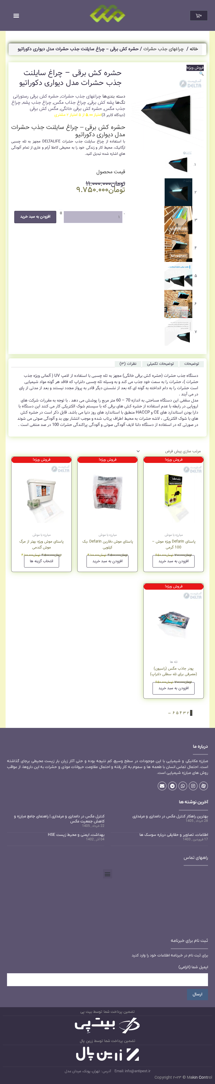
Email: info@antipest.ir (132, 1071)
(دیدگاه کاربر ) (113, 115)
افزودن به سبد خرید (35, 217)
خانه (194, 49)
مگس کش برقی (44, 109)
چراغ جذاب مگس (69, 103)
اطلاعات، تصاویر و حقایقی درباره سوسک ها (173, 835)
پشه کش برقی (101, 103)
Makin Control (199, 1077)
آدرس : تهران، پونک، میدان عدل (88, 1071)
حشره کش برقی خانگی (81, 109)
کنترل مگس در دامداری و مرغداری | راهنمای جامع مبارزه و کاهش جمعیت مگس (59, 819)
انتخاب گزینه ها (41, 561)
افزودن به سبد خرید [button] (173, 561)
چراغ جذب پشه (37, 103)
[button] (16, 15)
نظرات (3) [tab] (128, 364)
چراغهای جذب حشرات (163, 49)
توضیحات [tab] (191, 364)
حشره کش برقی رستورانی (36, 96)
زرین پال (86, 1041)
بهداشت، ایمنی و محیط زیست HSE (76, 835)
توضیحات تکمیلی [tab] (160, 364)
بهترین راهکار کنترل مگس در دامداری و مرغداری (170, 816)
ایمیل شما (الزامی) (193, 967)
